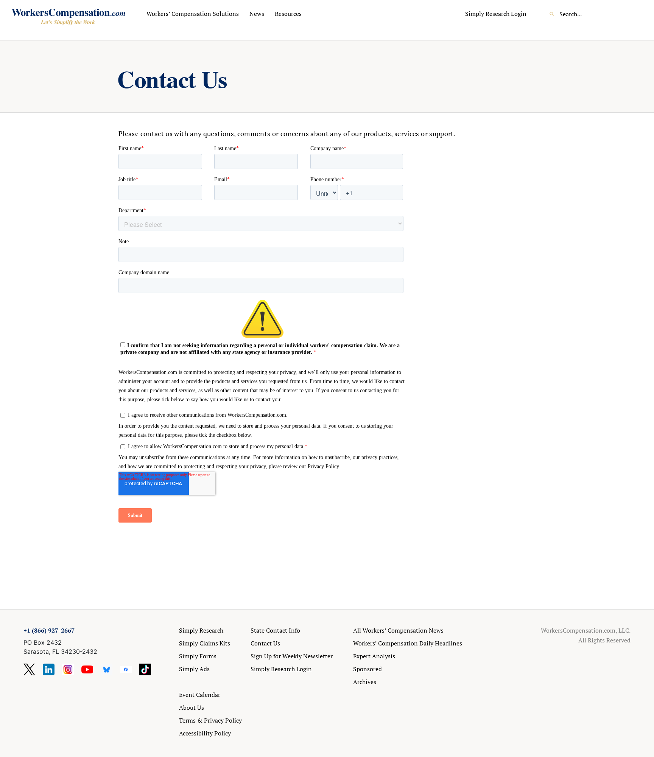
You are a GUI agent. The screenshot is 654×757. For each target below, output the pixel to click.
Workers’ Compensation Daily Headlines (407, 643)
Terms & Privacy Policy (210, 720)
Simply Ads (194, 669)
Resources (288, 13)
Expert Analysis (374, 656)
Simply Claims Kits (204, 643)
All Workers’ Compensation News (398, 630)
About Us (191, 707)
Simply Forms (197, 656)
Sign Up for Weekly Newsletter (292, 656)
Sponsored (367, 669)
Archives (364, 682)
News (256, 13)
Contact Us (265, 643)
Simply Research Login (495, 13)
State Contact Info (275, 630)
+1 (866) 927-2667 (49, 630)
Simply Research (201, 630)
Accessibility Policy (205, 733)
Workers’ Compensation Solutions (192, 13)
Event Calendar (199, 694)
